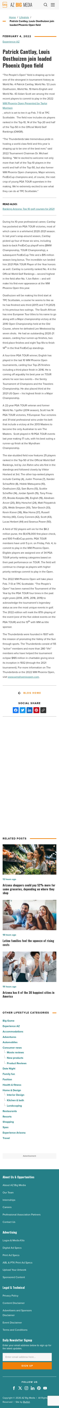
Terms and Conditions (15, 1330)
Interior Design (15, 1095)
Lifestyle (24, 17)
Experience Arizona (14, 1133)
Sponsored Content (14, 1277)
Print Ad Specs (11, 1255)
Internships (9, 1200)
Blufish (26, 1402)
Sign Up (27, 1365)
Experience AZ (11, 42)
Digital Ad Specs (12, 1248)
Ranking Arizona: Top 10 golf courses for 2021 (28, 209)
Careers (7, 1207)
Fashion (7, 1079)
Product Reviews (17, 1063)
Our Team (8, 1192)
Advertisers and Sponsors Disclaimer (17, 1313)
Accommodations (13, 1031)
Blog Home (32, 693)
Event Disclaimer (12, 1322)
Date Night (9, 1068)
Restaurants (10, 1111)
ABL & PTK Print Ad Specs (17, 1262)
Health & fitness (12, 1085)
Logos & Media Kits (13, 1240)
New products (15, 1058)
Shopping (8, 1122)
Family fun (9, 1074)
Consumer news (12, 1048)
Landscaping (14, 1106)
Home (12, 17)
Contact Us (9, 1222)
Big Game (8, 1021)
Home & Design (12, 1090)
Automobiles (10, 1042)
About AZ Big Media (14, 1185)
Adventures (9, 1037)
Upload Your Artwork (14, 1270)
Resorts (7, 1116)
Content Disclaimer (14, 1303)
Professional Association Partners (21, 1214)
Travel (6, 1138)
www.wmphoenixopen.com (23, 677)
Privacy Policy (10, 1296)
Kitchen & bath (15, 1100)
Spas (6, 1127)
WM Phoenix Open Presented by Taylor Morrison (25, 105)
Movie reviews (15, 1052)
